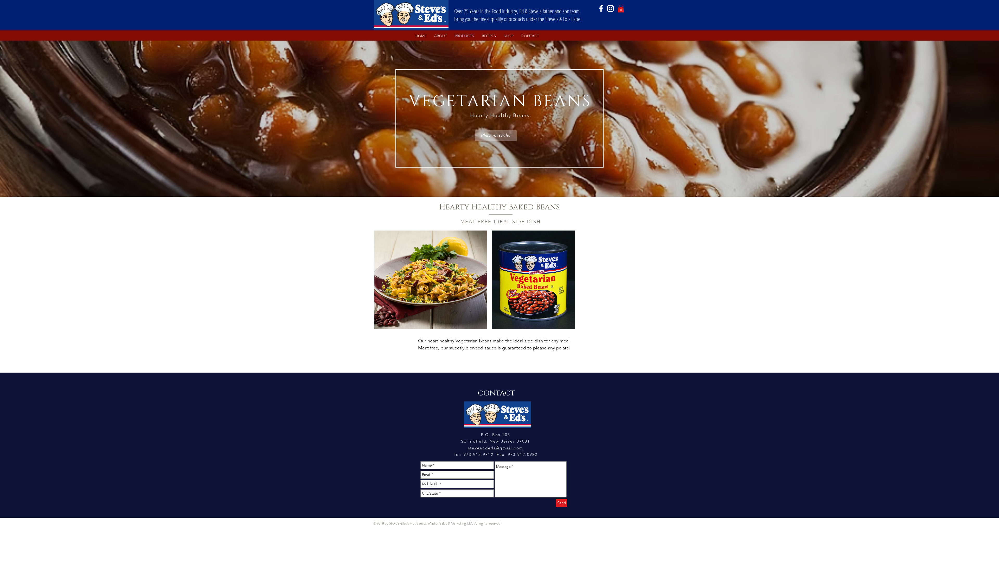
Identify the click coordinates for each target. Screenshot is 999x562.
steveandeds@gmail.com (495, 447)
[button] (621, 8)
